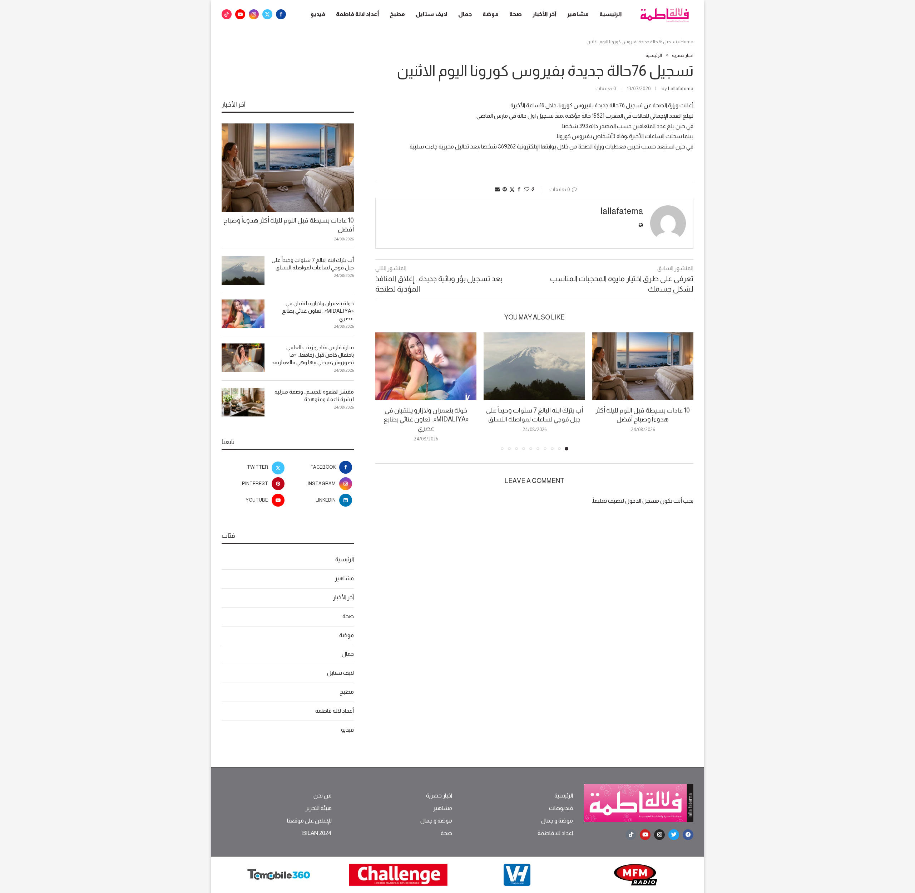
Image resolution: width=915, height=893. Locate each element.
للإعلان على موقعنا (309, 821)
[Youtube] (240, 14)
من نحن (322, 796)
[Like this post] (526, 189)
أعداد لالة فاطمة (357, 14)
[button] (385, 391)
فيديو (318, 14)
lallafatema (680, 88)
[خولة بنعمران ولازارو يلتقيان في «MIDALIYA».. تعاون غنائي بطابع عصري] (425, 366)
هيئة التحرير (319, 808)
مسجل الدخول (642, 501)
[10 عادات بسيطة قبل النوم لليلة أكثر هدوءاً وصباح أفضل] (642, 366)
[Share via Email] (497, 189)
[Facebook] (281, 14)
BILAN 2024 (317, 833)
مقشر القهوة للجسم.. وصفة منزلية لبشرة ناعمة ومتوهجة (314, 395)
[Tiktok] (227, 14)
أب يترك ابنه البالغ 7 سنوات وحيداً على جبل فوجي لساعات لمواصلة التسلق (313, 263)
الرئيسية (610, 14)
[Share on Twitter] (512, 189)
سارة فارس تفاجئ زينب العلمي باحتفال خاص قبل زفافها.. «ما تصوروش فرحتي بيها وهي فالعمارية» (313, 354)
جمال (465, 14)
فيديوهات (561, 808)
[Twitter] (267, 14)
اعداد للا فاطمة (555, 833)
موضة (491, 14)
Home (687, 41)
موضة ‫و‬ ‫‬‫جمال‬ (557, 821)
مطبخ (397, 14)
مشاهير (578, 14)
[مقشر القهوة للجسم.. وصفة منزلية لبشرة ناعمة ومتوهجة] (243, 402)
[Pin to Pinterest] (505, 189)
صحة (515, 14)
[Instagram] (254, 14)
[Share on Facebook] (519, 189)
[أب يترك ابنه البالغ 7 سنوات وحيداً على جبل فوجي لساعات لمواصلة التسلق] (534, 366)
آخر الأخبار (545, 14)
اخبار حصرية (439, 796)
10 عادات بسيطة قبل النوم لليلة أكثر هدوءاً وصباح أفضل (288, 225)
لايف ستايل (431, 14)
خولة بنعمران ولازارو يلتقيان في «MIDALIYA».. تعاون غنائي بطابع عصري (426, 419)
